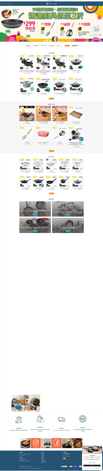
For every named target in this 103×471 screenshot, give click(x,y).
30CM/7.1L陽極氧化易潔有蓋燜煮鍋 (59, 93)
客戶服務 (42, 458)
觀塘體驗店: (21, 457)
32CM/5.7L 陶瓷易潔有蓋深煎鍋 (78, 188)
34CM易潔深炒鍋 (43, 93)
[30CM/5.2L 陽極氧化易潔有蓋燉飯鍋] (76, 85)
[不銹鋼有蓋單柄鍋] (78, 164)
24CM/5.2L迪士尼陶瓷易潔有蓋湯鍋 (27, 93)
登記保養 (42, 456)
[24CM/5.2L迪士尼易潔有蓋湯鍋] (43, 113)
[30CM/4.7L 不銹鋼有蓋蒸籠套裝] (38, 164)
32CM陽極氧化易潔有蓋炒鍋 (76, 70)
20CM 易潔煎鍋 (51, 188)
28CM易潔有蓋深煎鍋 (25, 188)
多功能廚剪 (59, 142)
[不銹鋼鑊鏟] (27, 134)
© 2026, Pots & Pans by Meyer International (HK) (25, 468)
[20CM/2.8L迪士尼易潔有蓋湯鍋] (59, 113)
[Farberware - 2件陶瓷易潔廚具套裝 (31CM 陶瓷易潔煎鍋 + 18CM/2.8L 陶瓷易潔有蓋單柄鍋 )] (59, 62)
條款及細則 (43, 459)
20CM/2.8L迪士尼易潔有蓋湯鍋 (60, 121)
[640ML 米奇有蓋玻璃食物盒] (43, 134)
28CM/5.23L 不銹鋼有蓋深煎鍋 (25, 171)
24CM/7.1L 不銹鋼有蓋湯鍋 (64, 171)
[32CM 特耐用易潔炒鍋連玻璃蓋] (76, 62)
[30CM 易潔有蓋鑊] (38, 181)
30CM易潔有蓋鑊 (38, 188)
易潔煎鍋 (27, 121)
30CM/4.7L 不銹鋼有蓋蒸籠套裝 (38, 171)
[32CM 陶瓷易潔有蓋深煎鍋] (78, 181)
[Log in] (99, 4)
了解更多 (35, 214)
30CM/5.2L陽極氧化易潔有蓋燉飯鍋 (76, 93)
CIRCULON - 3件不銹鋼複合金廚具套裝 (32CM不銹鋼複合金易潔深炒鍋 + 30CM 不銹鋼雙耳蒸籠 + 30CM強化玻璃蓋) (43, 71)
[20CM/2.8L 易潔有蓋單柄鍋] (65, 181)
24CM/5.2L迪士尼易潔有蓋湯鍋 (43, 121)
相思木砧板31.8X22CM (76, 121)
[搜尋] (97, 4)
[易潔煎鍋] (51, 181)
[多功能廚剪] (59, 134)
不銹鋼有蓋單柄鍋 (77, 171)
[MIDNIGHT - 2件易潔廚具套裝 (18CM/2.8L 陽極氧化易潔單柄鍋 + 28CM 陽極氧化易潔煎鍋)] (27, 62)
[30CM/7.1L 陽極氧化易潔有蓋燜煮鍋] (59, 85)
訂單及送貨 (43, 453)
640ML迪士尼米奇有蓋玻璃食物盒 (43, 142)
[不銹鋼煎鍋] (51, 164)
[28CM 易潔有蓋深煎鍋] (25, 181)
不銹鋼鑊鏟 (27, 142)
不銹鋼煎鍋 (51, 171)
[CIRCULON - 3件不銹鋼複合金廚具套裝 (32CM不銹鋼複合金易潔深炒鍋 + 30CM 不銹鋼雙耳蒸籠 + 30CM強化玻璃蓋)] (43, 62)
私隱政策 (42, 462)
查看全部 (51, 98)
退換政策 (42, 454)
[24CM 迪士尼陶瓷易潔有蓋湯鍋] (27, 85)
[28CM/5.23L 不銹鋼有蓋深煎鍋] (25, 164)
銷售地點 (42, 457)
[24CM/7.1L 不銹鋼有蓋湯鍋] (65, 164)
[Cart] (101, 4)
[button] (31, 41)
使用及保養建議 (43, 461)
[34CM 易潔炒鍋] (43, 85)
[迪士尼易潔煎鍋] (27, 113)
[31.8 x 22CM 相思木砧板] (76, 113)
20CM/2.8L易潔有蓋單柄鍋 (64, 188)
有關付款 (42, 452)
